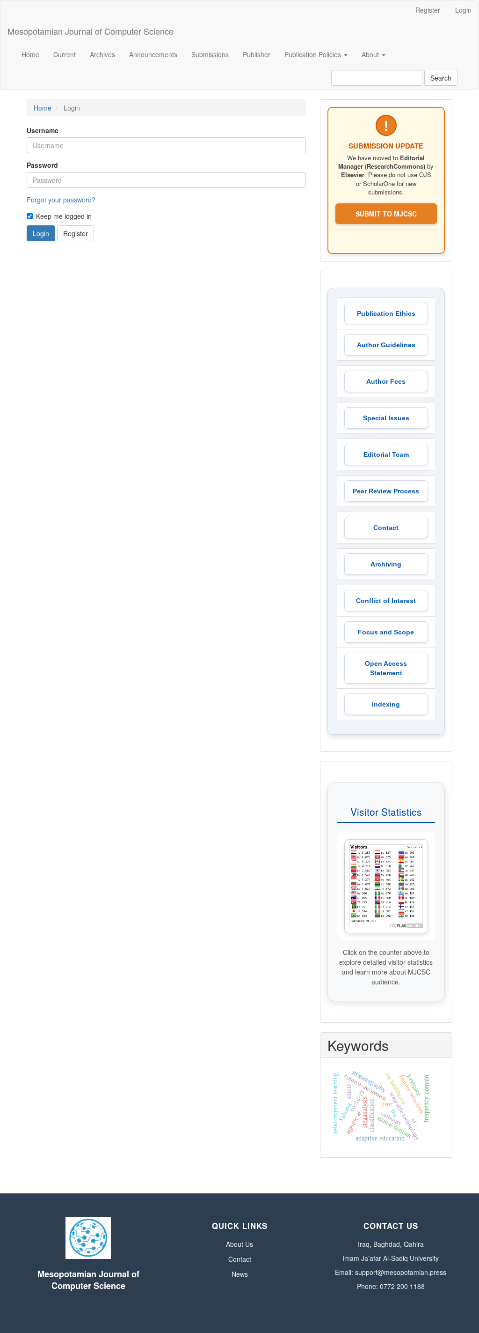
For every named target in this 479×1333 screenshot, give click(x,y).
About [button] (371, 54)
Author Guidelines (386, 345)
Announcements (153, 54)
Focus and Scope (386, 632)
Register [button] (75, 233)
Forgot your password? (61, 199)
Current (64, 54)
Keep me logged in (64, 216)
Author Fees (386, 381)
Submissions (210, 54)
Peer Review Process (386, 491)
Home (30, 54)
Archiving (385, 564)
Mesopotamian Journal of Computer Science (90, 31)
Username (42, 130)
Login (463, 10)
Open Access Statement (386, 668)
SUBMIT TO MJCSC (386, 213)
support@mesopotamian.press (400, 1272)
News (240, 1274)
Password (42, 165)
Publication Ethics (386, 313)
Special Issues (386, 418)
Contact (386, 527)
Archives (102, 54)
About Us (239, 1244)
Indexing (386, 704)
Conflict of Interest (386, 600)
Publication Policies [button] (313, 54)
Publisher (256, 54)
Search (440, 77)
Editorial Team (386, 454)
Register (427, 10)
